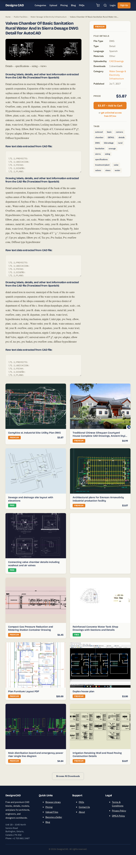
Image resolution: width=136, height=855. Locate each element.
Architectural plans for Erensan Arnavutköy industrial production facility (98, 499)
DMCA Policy (118, 815)
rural (120, 143)
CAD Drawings (116, 61)
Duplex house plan (83, 691)
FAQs (81, 802)
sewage (112, 148)
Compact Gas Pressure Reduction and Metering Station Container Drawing (30, 628)
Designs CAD (14, 5)
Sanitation (99, 148)
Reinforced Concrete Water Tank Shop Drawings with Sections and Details (95, 628)
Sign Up (124, 5)
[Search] (105, 5)
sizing (107, 154)
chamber (99, 137)
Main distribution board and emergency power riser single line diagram (35, 754)
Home (8, 17)
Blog (47, 822)
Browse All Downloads (68, 776)
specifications (101, 159)
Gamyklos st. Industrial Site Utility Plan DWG (34, 432)
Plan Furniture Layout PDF (23, 691)
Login (113, 5)
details (122, 137)
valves (98, 170)
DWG (97, 143)
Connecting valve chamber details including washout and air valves (34, 564)
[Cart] (98, 5)
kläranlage (109, 143)
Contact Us (84, 807)
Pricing (48, 807)
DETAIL (111, 137)
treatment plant (102, 165)
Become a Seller (53, 817)
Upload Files (51, 812)
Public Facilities (20, 17)
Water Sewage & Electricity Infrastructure (49, 17)
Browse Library (53, 802)
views (108, 170)
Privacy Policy (119, 810)
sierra (98, 154)
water (117, 170)
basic (109, 132)
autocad (98, 132)
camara (119, 132)
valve (116, 165)
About (82, 812)
